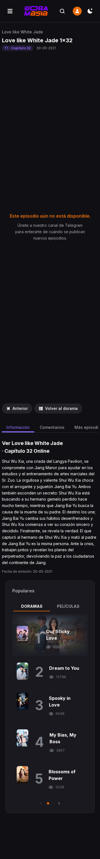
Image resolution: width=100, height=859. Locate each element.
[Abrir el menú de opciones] (10, 11)
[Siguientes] (59, 803)
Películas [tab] (68, 606)
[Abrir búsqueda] (62, 11)
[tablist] (50, 606)
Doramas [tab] (31, 606)
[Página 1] (48, 803)
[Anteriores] (41, 803)
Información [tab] (18, 427)
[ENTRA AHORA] (77, 11)
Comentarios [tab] (52, 427)
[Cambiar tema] (90, 11)
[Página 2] (52, 803)
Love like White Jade (22, 31)
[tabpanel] (50, 710)
